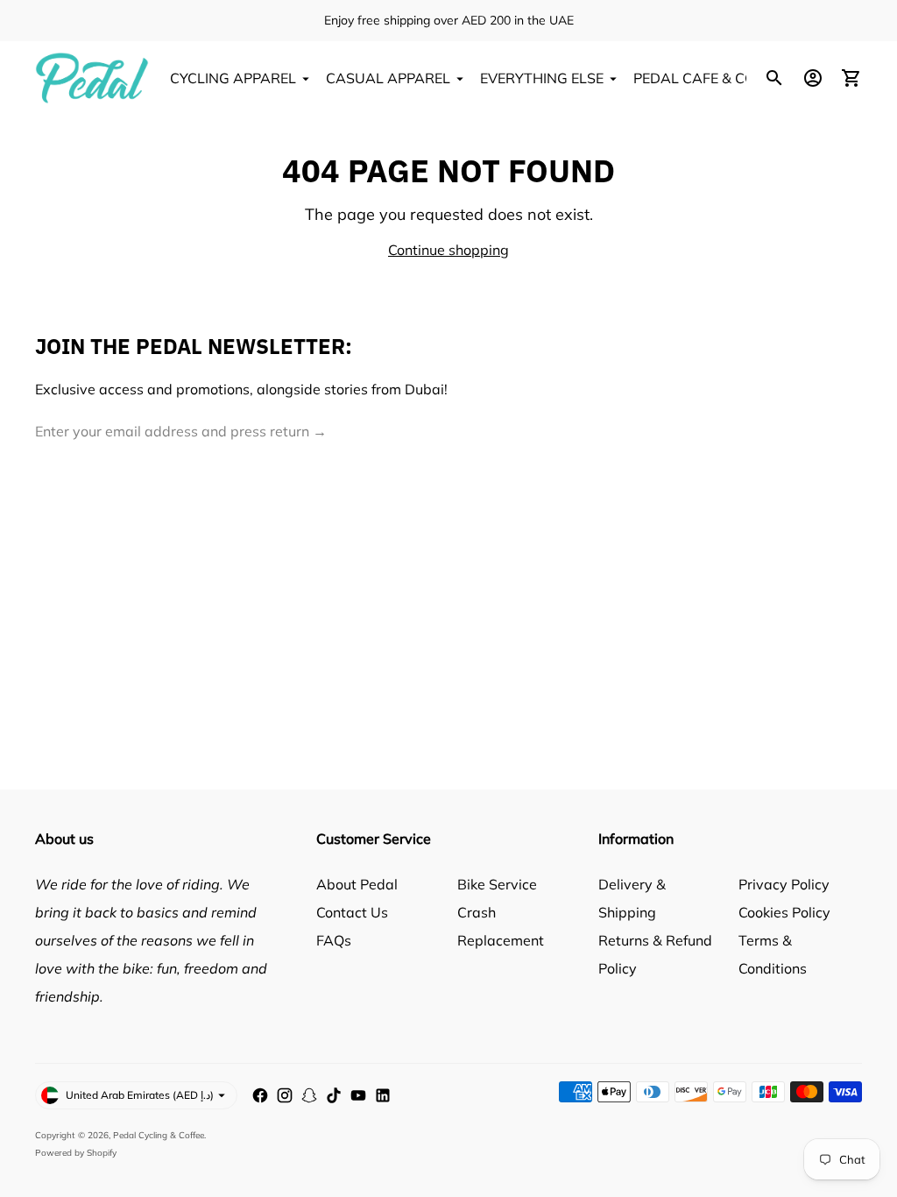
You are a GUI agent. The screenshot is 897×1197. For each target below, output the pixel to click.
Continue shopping (448, 250)
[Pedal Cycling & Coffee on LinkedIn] (383, 1095)
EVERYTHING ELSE (542, 78)
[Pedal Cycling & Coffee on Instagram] (284, 1095)
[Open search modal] (774, 78)
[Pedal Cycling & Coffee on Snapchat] (309, 1095)
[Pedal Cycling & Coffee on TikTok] (334, 1095)
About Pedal (357, 884)
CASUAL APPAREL (388, 78)
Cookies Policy (784, 912)
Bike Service (497, 884)
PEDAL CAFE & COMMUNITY (727, 78)
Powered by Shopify (76, 1152)
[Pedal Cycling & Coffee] (92, 78)
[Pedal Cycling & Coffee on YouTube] (358, 1095)
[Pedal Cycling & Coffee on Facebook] (260, 1095)
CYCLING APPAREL (233, 78)
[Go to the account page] (813, 78)
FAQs (333, 940)
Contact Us (352, 912)
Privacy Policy (784, 884)
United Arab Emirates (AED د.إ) (140, 1094)
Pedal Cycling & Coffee (158, 1135)
